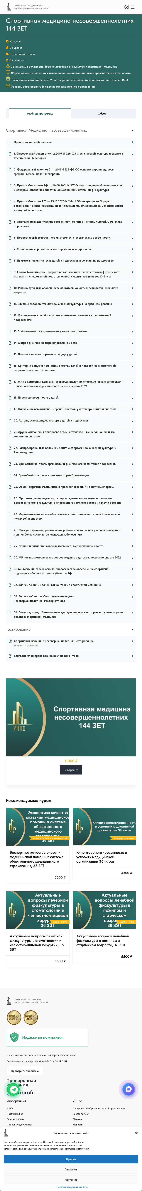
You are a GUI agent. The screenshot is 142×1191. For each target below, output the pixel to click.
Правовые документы (19, 1124)
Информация (16, 1101)
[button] (136, 1133)
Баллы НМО (60, 921)
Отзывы (77, 1119)
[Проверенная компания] (22, 1080)
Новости (78, 1124)
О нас (77, 1101)
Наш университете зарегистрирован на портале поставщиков (41, 1054)
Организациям (15, 1119)
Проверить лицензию (25, 1071)
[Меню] (132, 7)
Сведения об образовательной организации (99, 1108)
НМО (10, 1108)
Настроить (71, 1179)
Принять (71, 1159)
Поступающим (15, 1113)
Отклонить (71, 1169)
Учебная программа (40, 113)
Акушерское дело (124, 838)
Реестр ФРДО (81, 1113)
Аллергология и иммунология (50, 838)
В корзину (71, 770)
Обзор (102, 113)
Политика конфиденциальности (72, 1187)
